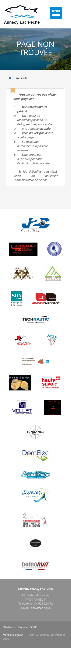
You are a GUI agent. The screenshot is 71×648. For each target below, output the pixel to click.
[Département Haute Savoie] (51, 382)
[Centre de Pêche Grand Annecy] (23, 340)
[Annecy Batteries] (52, 273)
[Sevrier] (35, 495)
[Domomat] (35, 566)
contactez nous (40, 608)
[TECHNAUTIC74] (35, 319)
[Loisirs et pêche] (35, 474)
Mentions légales (13, 635)
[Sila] (16, 298)
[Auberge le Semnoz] (22, 273)
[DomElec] (35, 455)
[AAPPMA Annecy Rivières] (51, 340)
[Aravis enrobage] (46, 298)
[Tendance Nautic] (35, 432)
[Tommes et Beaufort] (20, 382)
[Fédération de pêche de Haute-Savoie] (36, 519)
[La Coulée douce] (54, 249)
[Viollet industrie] (22, 407)
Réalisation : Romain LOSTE (20, 627)
